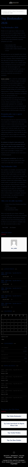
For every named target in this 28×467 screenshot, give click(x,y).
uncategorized (4, 358)
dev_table (14, 248)
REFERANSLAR (14, 455)
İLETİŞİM (21, 457)
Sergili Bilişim (14, 464)
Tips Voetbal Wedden (14, 433)
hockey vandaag (5, 78)
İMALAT (15, 457)
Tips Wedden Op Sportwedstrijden (16, 260)
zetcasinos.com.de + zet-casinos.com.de (11, 361)
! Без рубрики (13, 227)
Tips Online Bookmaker (14, 416)
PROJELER (21, 455)
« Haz (2, 339)
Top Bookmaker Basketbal (10, 255)
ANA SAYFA (6, 455)
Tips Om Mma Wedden (14, 440)
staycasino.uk (4, 354)
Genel (2, 351)
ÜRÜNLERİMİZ (9, 457)
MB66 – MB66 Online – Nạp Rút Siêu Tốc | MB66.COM (11, 370)
